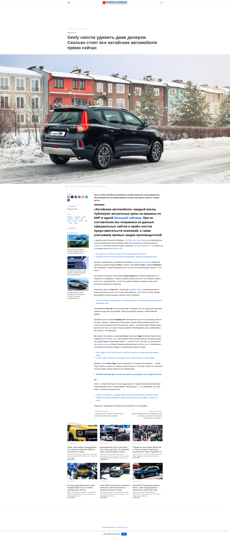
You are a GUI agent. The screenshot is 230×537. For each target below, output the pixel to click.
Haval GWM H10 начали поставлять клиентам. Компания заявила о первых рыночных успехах (115, 487)
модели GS (98, 246)
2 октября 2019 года (132, 240)
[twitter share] (72, 197)
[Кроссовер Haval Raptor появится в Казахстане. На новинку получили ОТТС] (78, 241)
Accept (124, 534)
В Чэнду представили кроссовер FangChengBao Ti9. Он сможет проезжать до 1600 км (81, 487)
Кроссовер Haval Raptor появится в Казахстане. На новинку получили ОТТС (76, 251)
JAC (86, 221)
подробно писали (135, 289)
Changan (77, 217)
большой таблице (127, 217)
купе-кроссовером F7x (142, 246)
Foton (81, 219)
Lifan (70, 223)
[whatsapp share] (76, 197)
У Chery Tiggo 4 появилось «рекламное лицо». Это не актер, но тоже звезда (125, 358)
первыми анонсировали (142, 262)
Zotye (76, 223)
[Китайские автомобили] (115, 3)
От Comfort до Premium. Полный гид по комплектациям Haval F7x (121, 254)
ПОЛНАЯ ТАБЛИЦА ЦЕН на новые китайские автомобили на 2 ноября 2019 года (128, 374)
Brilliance (70, 217)
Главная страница (72, 28)
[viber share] (68, 200)
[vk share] (79, 197)
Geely (69, 221)
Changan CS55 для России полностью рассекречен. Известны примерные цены (126, 257)
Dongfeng (70, 219)
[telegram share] (86, 197)
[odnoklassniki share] (83, 197)
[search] (162, 3)
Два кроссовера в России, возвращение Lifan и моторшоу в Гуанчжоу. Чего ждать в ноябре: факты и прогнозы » (147, 416)
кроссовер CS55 (116, 248)
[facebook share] (68, 197)
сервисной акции (103, 344)
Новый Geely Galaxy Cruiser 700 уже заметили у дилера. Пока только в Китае (76, 273)
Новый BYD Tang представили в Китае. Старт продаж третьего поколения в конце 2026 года (146, 487)
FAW (76, 219)
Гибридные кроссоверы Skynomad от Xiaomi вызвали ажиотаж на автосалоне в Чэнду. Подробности (147, 449)
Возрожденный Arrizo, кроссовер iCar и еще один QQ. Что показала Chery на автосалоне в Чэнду (114, 449)
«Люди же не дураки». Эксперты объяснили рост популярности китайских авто (127, 395)
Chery (84, 217)
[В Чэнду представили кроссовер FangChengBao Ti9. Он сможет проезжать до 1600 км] (82, 471)
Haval (74, 221)
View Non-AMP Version (121, 527)
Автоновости (84, 28)
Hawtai (80, 221)
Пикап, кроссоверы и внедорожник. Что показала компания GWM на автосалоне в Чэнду (82, 449)
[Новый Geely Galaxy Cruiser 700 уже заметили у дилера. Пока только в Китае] (78, 262)
